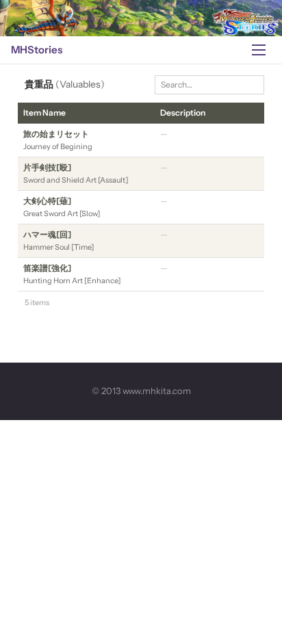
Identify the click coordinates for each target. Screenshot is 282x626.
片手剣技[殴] (47, 167)
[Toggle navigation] (258, 50)
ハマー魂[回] (47, 234)
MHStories (36, 49)
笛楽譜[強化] (47, 268)
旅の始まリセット (56, 134)
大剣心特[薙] (47, 201)
